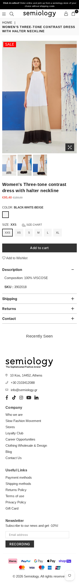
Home (7, 22)
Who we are (14, 414)
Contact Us (13, 458)
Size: (22, 224)
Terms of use (14, 496)
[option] (39, 97)
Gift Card (11, 508)
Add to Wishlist (16, 258)
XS (19, 232)
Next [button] (73, 97)
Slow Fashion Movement (23, 421)
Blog (8, 452)
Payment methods (18, 477)
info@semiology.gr (24, 390)
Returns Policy (16, 490)
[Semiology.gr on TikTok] (14, 397)
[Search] (12, 13)
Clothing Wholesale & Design (26, 445)
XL (57, 232)
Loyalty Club (14, 433)
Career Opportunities (20, 439)
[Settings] (66, 13)
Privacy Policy (15, 502)
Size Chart (34, 224)
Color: (22, 207)
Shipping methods (18, 484)
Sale (9, 44)
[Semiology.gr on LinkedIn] (36, 397)
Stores (10, 427)
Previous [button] (5, 97)
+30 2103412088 (23, 382)
